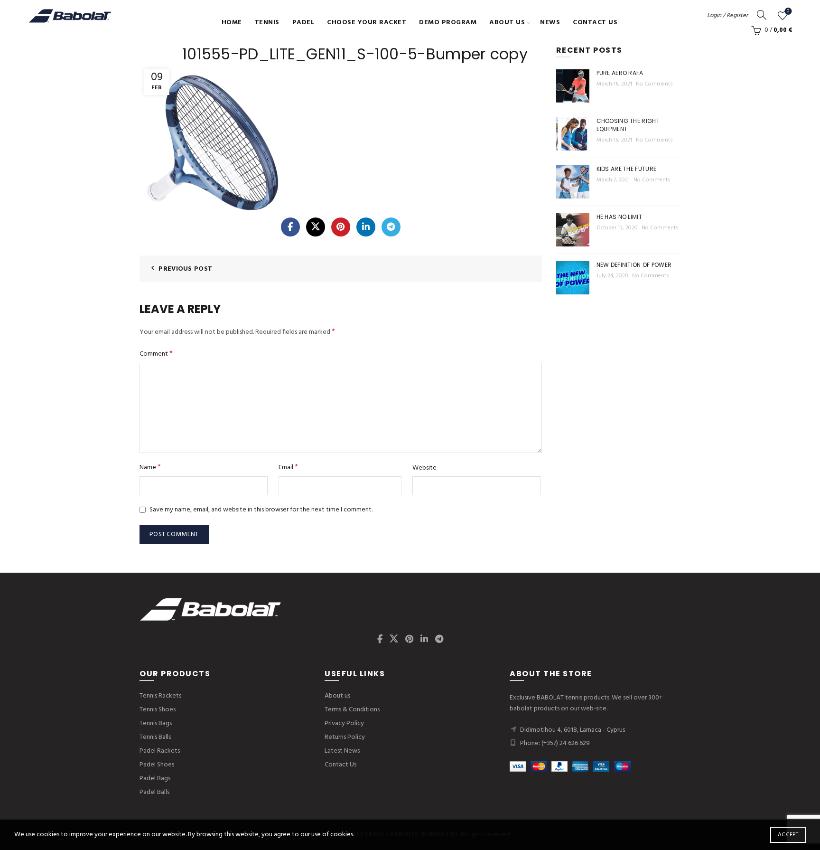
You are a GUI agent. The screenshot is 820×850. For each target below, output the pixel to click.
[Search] (761, 15)
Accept (788, 835)
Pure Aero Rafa (619, 73)
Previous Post (185, 269)
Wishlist (788, 12)
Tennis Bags (156, 723)
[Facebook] (290, 226)
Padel (303, 22)
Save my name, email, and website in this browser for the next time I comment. (261, 509)
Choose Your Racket (366, 22)
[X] (315, 226)
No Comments (654, 84)
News (550, 22)
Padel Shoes (157, 764)
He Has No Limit (619, 217)
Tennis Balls (155, 737)
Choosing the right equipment (628, 125)
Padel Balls (154, 792)
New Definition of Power (634, 265)
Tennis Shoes (158, 709)
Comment (156, 354)
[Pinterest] (340, 226)
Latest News (342, 751)
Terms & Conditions (352, 709)
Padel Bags (155, 778)
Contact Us (595, 22)
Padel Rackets (160, 751)
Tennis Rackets (160, 695)
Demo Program (447, 22)
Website (424, 468)
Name (150, 467)
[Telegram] (391, 226)
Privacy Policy (344, 723)
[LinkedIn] (365, 226)
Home (232, 22)
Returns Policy (345, 737)
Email (288, 467)
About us (507, 22)
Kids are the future (626, 169)
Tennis (267, 22)
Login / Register (727, 15)
